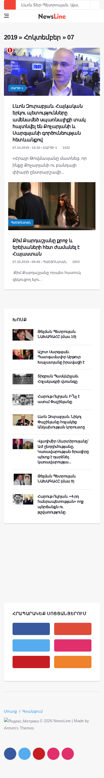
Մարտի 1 (17, 88)
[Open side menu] (6, 15)
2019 (10, 37)
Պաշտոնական (21, 222)
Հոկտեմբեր (42, 37)
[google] (72, 629)
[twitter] (31, 645)
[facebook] (31, 629)
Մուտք (10, 711)
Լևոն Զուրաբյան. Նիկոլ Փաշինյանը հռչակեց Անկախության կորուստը (61, 421)
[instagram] (72, 645)
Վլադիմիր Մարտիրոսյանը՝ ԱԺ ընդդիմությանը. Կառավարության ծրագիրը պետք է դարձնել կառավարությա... (63, 451)
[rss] (72, 662)
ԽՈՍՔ (20, 319)
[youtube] (31, 662)
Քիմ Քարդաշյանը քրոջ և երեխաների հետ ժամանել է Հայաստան (46, 247)
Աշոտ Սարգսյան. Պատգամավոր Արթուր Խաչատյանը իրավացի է (61, 357)
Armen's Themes (19, 728)
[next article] (85, 5)
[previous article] (95, 5)
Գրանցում (32, 711)
